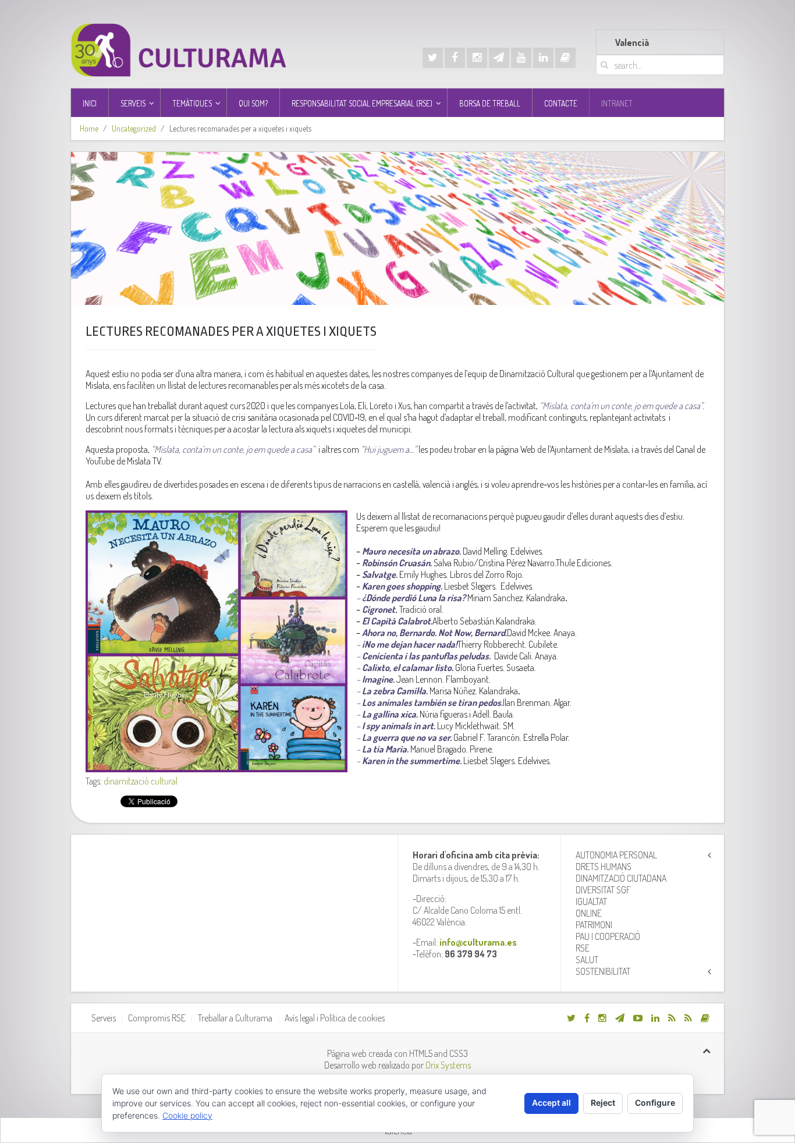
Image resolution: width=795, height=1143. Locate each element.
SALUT (587, 959)
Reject (603, 1102)
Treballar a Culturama (235, 1018)
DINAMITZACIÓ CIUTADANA (621, 878)
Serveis (103, 1018)
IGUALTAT (591, 901)
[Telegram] (499, 58)
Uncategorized (134, 128)
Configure (655, 1102)
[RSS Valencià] (672, 1018)
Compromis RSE (157, 1018)
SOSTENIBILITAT (603, 971)
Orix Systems (448, 1065)
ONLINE (589, 913)
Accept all (551, 1102)
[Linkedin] (543, 58)
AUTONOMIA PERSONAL (616, 855)
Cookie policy (187, 1115)
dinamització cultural (141, 781)
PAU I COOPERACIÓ (608, 936)
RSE (583, 948)
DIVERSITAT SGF (603, 890)
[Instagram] (477, 58)
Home (89, 128)
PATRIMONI (594, 925)
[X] (433, 58)
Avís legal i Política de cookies (335, 1018)
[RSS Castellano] (688, 1018)
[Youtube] (521, 58)
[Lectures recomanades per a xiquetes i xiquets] (397, 228)
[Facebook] (455, 58)
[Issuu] (565, 58)
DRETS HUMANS (603, 866)
